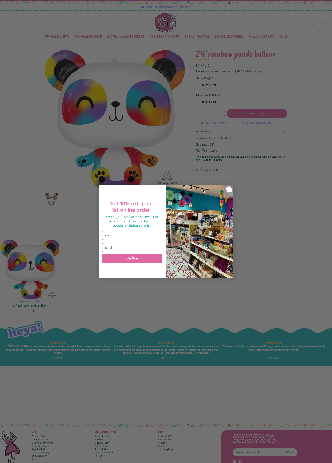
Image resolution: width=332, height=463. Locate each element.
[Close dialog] (229, 189)
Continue (132, 258)
